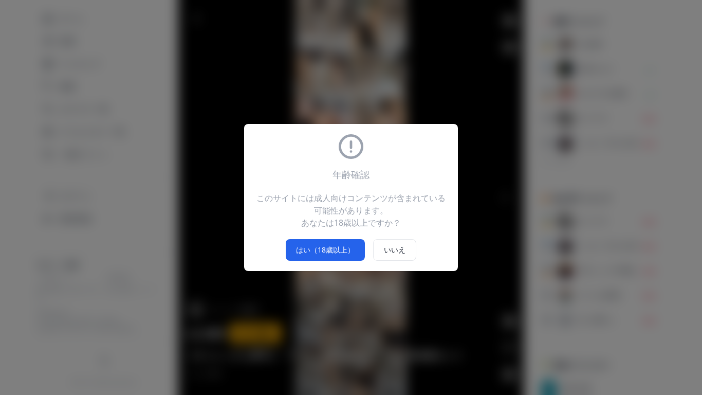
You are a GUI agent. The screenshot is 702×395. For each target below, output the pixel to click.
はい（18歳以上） (325, 250)
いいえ (394, 250)
